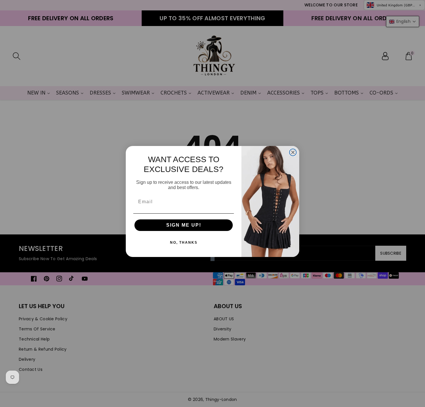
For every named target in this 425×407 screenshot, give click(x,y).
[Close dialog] (292, 152)
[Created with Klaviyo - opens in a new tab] (212, 259)
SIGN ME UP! (183, 225)
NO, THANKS (183, 242)
